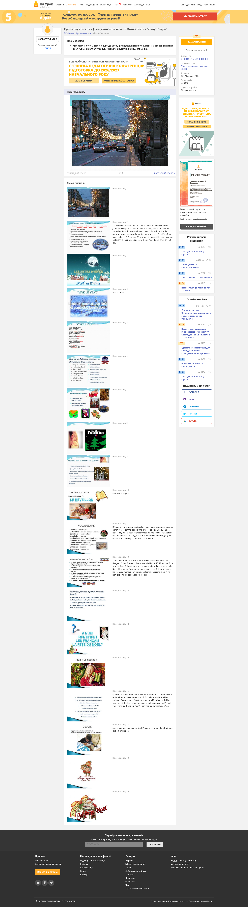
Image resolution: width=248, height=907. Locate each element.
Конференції (86, 867)
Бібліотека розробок (135, 864)
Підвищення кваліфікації (98, 4)
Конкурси (127, 4)
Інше (148, 4)
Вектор (84, 874)
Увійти (47, 48)
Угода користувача (159, 901)
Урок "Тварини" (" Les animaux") (196, 277)
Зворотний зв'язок (47, 872)
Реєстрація (209, 4)
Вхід (199, 4)
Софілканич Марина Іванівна (194, 59)
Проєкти (129, 874)
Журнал (60, 4)
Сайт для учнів (188, 4)
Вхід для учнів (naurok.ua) (183, 860)
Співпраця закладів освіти (48, 864)
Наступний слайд (164, 173)
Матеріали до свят (180, 864)
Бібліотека (71, 4)
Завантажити (198, 42)
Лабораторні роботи (135, 871)
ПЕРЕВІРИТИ (155, 844)
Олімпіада (139, 4)
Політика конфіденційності (200, 901)
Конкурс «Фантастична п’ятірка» (187, 867)
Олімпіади (130, 881)
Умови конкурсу (195, 16)
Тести (81, 4)
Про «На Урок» (42, 860)
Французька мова (189, 66)
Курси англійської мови (137, 888)
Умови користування (178, 901)
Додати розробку (197, 226)
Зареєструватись (48, 39)
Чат (118, 4)
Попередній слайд (76, 173)
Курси (83, 871)
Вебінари (84, 864)
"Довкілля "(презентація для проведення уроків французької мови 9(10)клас (195, 351)
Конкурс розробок (100, 14)
